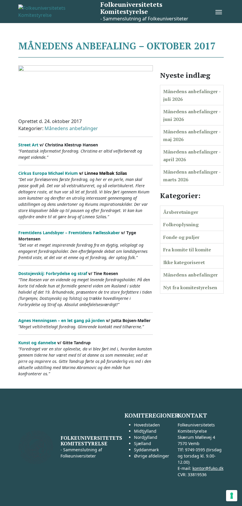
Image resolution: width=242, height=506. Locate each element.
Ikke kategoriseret (184, 262)
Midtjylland (145, 431)
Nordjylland (145, 437)
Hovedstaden (147, 425)
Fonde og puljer (181, 237)
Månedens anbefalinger (71, 128)
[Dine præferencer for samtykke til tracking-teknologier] (231, 495)
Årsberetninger (180, 212)
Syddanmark (146, 449)
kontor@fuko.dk (207, 468)
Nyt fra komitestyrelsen (190, 287)
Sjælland (142, 443)
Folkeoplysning (181, 224)
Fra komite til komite (187, 249)
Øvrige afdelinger (151, 456)
